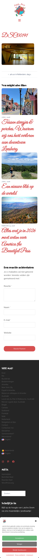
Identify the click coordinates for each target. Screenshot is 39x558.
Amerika (5, 384)
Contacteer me (8, 428)
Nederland (6, 419)
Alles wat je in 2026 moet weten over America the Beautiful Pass (19, 240)
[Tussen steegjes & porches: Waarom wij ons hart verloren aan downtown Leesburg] (19, 101)
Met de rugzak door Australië (13, 402)
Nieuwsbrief (6, 437)
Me (3, 376)
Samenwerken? (8, 434)
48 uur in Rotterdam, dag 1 (20, 74)
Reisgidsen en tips (9, 422)
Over (4, 373)
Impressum (29, 555)
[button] (36, 521)
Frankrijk (5, 413)
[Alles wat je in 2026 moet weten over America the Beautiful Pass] (19, 210)
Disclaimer (6, 431)
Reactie (8, 286)
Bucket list (6, 379)
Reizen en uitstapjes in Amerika (14, 393)
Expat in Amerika (8, 390)
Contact (5, 425)
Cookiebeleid (10, 555)
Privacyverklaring (20, 555)
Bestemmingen (8, 382)
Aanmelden (6, 474)
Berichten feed (7, 477)
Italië (3, 416)
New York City (7, 387)
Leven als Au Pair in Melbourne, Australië (18, 399)
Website (7, 333)
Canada (5, 408)
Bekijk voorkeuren (19, 550)
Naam (7, 307)
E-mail (7, 320)
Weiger (19, 544)
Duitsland (5, 411)
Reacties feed (7, 480)
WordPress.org (8, 483)
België (4, 405)
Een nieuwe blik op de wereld (17, 190)
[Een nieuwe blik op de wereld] (19, 166)
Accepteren (19, 538)
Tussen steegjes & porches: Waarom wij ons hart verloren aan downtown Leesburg (18, 136)
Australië (5, 396)
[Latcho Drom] (19, 9)
